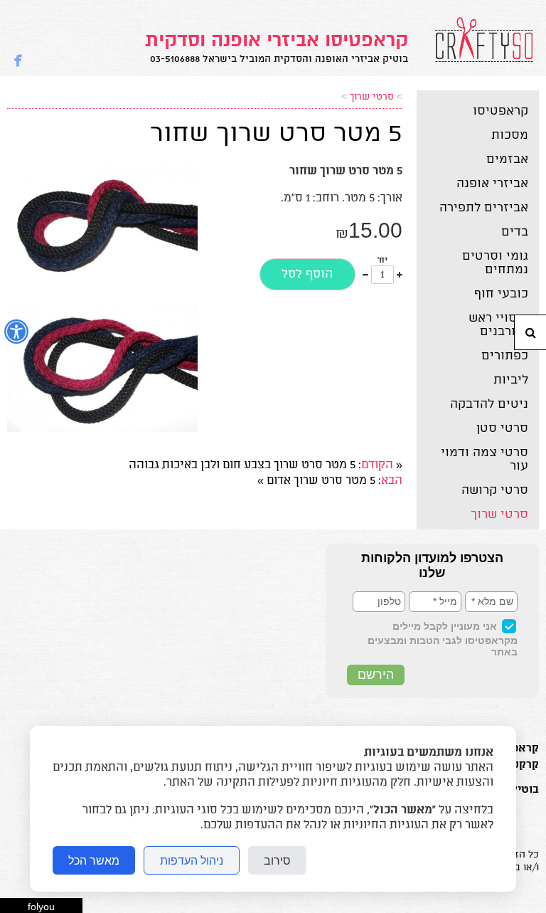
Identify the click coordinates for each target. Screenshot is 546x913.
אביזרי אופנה (492, 183)
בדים (514, 232)
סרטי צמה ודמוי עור (484, 459)
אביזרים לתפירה (483, 208)
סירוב (277, 860)
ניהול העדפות (191, 860)
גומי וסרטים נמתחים (495, 263)
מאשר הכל (93, 860)
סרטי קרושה (494, 490)
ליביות (510, 380)
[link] (276, 46)
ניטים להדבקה (489, 404)
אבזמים (507, 159)
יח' (382, 260)
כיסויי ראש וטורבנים (498, 324)
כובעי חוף (501, 294)
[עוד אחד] (399, 274)
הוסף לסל (307, 274)
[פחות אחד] (365, 274)
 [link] (18, 59)
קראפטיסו (500, 111)
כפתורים (504, 356)
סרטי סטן (502, 428)
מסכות (509, 135)
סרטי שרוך (499, 514)
